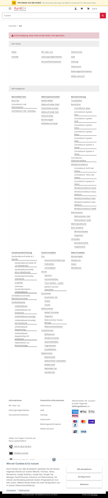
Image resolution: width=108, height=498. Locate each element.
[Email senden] (11, 453)
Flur (43, 256)
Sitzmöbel (75, 239)
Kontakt (15, 56)
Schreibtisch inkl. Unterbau (24, 111)
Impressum (11, 490)
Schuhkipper (50, 268)
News (14, 52)
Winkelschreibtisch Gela (84, 198)
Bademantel (50, 357)
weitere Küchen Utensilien (51, 288)
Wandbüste (76, 268)
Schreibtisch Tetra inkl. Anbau (84, 176)
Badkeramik (50, 364)
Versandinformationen (51, 61)
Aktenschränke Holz (50, 112)
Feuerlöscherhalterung (55, 260)
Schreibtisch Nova (82, 108)
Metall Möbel (47, 100)
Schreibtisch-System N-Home (84, 182)
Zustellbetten (50, 349)
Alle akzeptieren (84, 469)
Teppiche (49, 316)
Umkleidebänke (18, 302)
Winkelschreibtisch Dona (85, 188)
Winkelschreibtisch (79, 164)
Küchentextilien (51, 279)
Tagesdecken (50, 345)
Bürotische (76, 104)
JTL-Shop (94, 495)
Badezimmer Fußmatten (55, 360)
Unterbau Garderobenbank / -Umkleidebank (23, 289)
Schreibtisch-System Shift (83, 119)
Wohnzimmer (47, 308)
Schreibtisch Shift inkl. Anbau (84, 169)
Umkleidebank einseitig (25, 316)
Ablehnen (84, 484)
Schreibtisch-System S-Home (84, 146)
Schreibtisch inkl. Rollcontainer (19, 105)
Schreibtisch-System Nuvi (83, 113)
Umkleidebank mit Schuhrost (23, 311)
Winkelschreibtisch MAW (85, 208)
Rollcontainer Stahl (82, 220)
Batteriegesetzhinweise (81, 71)
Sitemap (74, 61)
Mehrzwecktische (78, 224)
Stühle (47, 301)
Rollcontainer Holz (82, 216)
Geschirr (48, 275)
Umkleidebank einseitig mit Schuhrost (25, 321)
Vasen (73, 264)
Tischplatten (76, 100)
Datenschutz (24, 490)
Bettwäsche (50, 334)
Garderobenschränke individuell (24, 277)
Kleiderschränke (52, 338)
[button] (76, 8)
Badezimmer (47, 353)
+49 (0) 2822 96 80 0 (22, 446)
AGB (73, 56)
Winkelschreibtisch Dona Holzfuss (85, 193)
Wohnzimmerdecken (54, 326)
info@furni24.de (21, 453)
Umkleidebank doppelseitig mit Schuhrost (22, 336)
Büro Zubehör (77, 227)
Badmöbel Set (51, 368)
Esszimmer (46, 293)
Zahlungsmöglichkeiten (51, 56)
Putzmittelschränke (49, 108)
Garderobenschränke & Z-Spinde (23, 257)
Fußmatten (49, 264)
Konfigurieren (84, 477)
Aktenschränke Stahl (50, 104)
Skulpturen (76, 260)
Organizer (78, 235)
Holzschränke (47, 115)
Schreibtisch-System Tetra (83, 126)
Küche (44, 271)
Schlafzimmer (47, 330)
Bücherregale (47, 119)
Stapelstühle (79, 246)
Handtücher (50, 372)
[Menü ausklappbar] (10, 7)
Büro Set (15, 100)
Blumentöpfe (77, 256)
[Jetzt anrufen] (11, 446)
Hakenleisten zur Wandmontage (22, 344)
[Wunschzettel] (82, 8)
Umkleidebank (21, 306)
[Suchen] (103, 15)
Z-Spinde (19, 282)
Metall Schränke (52, 312)
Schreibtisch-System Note (83, 139)
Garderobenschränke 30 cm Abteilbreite (25, 264)
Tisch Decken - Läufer (54, 283)
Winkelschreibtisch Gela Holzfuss (84, 203)
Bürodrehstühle (81, 243)
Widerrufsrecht (78, 76)
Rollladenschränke (49, 123)
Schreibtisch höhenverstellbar (78, 159)
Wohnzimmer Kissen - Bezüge (54, 321)
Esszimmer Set (51, 297)
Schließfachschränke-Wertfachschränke (21, 297)
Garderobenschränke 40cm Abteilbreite (24, 270)
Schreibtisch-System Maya (83, 133)
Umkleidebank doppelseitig (21, 328)
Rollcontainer (77, 212)
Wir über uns (47, 52)
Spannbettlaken (51, 341)
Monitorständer (81, 231)
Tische (47, 304)
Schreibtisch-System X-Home (84, 152)
